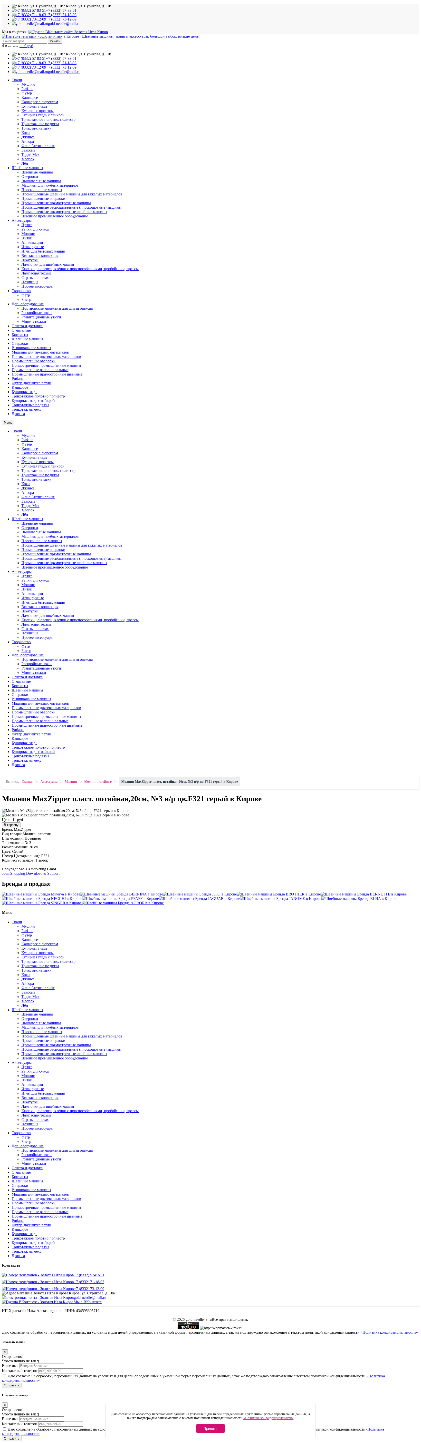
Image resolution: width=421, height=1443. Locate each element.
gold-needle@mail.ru (90, 1297)
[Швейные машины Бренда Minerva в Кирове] (41, 894)
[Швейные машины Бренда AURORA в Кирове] (123, 903)
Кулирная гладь (34, 106)
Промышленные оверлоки (43, 198)
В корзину (11, 825)
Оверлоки (29, 176)
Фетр (25, 295)
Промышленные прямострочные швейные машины (64, 212)
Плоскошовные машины (41, 190)
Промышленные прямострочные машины (56, 203)
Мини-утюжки (33, 321)
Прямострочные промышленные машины (46, 365)
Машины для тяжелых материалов (40, 352)
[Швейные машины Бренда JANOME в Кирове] (280, 898)
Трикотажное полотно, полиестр (48, 119)
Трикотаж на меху (36, 128)
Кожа (25, 133)
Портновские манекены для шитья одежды (57, 308)
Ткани (17, 80)
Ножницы (29, 282)
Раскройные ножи (36, 313)
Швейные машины (27, 168)
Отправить (11, 1385)
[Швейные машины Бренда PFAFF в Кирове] (120, 898)
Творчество (21, 291)
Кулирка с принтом (37, 111)
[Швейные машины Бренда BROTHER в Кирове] (279, 894)
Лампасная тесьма (36, 273)
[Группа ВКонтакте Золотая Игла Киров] (68, 32)
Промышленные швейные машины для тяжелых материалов (71, 194)
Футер (26, 93)
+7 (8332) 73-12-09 (89, 1289)
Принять (210, 1428)
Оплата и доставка (27, 326)
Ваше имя (10, 1365)
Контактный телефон (19, 1371)
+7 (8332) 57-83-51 (89, 1275)
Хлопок (27, 159)
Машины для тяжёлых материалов (50, 185)
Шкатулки (29, 260)
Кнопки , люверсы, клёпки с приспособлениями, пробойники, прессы (80, 269)
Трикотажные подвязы (40, 124)
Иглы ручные (32, 247)
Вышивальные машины (41, 181)
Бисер (26, 299)
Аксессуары (22, 220)
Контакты (20, 335)
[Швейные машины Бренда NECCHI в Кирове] (42, 898)
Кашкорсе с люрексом (39, 102)
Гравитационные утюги (41, 317)
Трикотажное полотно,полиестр (38, 396)
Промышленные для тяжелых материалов (46, 357)
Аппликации (32, 242)
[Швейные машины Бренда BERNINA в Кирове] (121, 894)
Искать (55, 41)
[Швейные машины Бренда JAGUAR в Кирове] (199, 898)
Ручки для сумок (35, 229)
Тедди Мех (30, 154)
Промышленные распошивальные (40, 370)
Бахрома (28, 150)
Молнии (28, 234)
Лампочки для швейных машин (47, 264)
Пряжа (26, 225)
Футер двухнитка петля (31, 383)
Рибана (27, 89)
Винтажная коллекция (39, 256)
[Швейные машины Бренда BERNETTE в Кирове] (364, 894)
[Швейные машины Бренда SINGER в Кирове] (42, 903)
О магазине (21, 330)
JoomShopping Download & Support (30, 873)
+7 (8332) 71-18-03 (89, 1282)
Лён (24, 163)
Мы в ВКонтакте (88, 1302)
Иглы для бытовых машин (43, 251)
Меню (8, 422)
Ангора (27, 141)
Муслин (28, 84)
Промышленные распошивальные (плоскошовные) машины (71, 207)
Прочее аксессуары (37, 286)
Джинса (28, 137)
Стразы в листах (35, 277)
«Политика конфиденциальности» (389, 1332)
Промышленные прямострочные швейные (47, 374)
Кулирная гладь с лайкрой (43, 115)
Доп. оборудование (28, 304)
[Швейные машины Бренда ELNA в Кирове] (359, 898)
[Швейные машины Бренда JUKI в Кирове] (200, 894)
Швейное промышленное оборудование (54, 216)
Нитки (26, 238)
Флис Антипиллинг (38, 146)
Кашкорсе (29, 97)
